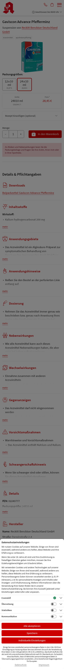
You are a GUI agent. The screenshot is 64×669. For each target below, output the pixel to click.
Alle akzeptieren (32, 625)
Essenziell (6, 598)
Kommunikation (9, 616)
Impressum (44, 665)
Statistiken (7, 610)
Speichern (32, 633)
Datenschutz (20, 665)
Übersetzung (7, 604)
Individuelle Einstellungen (32, 640)
